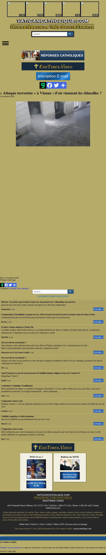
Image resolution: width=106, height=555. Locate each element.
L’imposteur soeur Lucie (12, 401)
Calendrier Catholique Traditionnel (16, 386)
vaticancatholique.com (82, 529)
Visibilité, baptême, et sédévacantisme (17, 416)
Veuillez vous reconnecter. (10, 547)
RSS (62, 524)
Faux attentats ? (23, 288)
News (42, 524)
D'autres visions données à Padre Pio (17, 327)
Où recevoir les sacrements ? (13, 342)
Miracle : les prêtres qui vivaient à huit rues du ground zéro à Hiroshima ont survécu (38, 302)
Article (49, 524)
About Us (35, 524)
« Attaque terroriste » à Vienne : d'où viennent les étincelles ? (51, 93)
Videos (56, 524)
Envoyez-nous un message (76, 524)
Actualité (12, 288)
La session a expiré (8, 542)
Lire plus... (98, 309)
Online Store (24, 524)
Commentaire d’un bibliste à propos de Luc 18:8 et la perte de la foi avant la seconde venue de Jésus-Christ (48, 314)
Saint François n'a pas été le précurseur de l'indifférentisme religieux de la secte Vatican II (40, 373)
